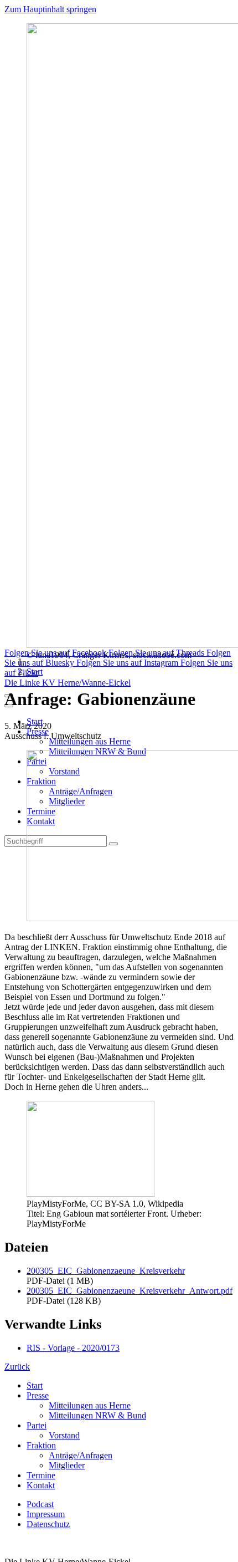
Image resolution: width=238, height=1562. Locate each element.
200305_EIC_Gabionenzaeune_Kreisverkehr (106, 1270)
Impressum (46, 1514)
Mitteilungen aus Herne (90, 741)
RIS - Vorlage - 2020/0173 (73, 1347)
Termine (41, 1475)
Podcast (40, 1504)
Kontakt (41, 1485)
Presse (38, 1395)
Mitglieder (67, 1465)
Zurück (17, 1366)
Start (35, 671)
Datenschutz (48, 1524)
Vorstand (64, 1435)
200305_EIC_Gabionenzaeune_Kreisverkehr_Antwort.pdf (129, 1290)
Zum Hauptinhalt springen (50, 9)
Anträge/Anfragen (80, 1455)
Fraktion (41, 1445)
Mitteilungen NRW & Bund (97, 1415)
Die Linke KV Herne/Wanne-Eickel (67, 682)
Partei (36, 1425)
